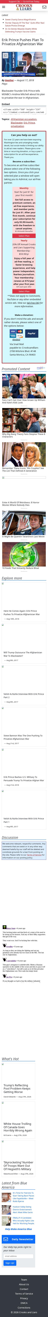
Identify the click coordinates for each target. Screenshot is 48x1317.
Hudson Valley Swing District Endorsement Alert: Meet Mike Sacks (23, 1209)
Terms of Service (34, 855)
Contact (24, 1289)
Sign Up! (9, 1263)
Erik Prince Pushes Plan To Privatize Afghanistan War (23, 41)
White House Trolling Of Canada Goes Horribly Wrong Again (18, 1127)
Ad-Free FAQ (33, 302)
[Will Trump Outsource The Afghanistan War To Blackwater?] (24, 636)
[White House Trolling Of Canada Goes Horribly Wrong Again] (18, 1111)
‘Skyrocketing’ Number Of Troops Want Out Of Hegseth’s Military (18, 1165)
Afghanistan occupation (23, 119)
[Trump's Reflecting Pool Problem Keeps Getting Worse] (18, 1072)
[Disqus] (24, 953)
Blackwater (16, 122)
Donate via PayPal (31, 333)
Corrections (24, 1307)
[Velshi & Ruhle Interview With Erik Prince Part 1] (24, 802)
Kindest (16, 339)
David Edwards (10, 1096)
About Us (24, 1284)
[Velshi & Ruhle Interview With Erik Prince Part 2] (24, 677)
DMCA (24, 1303)
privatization (17, 126)
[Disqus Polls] (24, 892)
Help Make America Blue (18, 1229)
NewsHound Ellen (11, 1174)
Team (24, 1279)
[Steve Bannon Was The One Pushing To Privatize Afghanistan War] (24, 719)
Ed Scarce (7, 1135)
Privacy (24, 1298)
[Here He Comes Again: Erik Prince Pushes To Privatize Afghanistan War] (24, 594)
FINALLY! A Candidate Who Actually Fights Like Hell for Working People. (23, 1221)
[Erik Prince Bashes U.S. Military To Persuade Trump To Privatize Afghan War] (24, 761)
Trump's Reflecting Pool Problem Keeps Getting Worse (17, 1088)
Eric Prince (29, 122)
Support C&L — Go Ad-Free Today (24, 1)
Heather (9, 80)
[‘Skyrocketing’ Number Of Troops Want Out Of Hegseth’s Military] (18, 1149)
